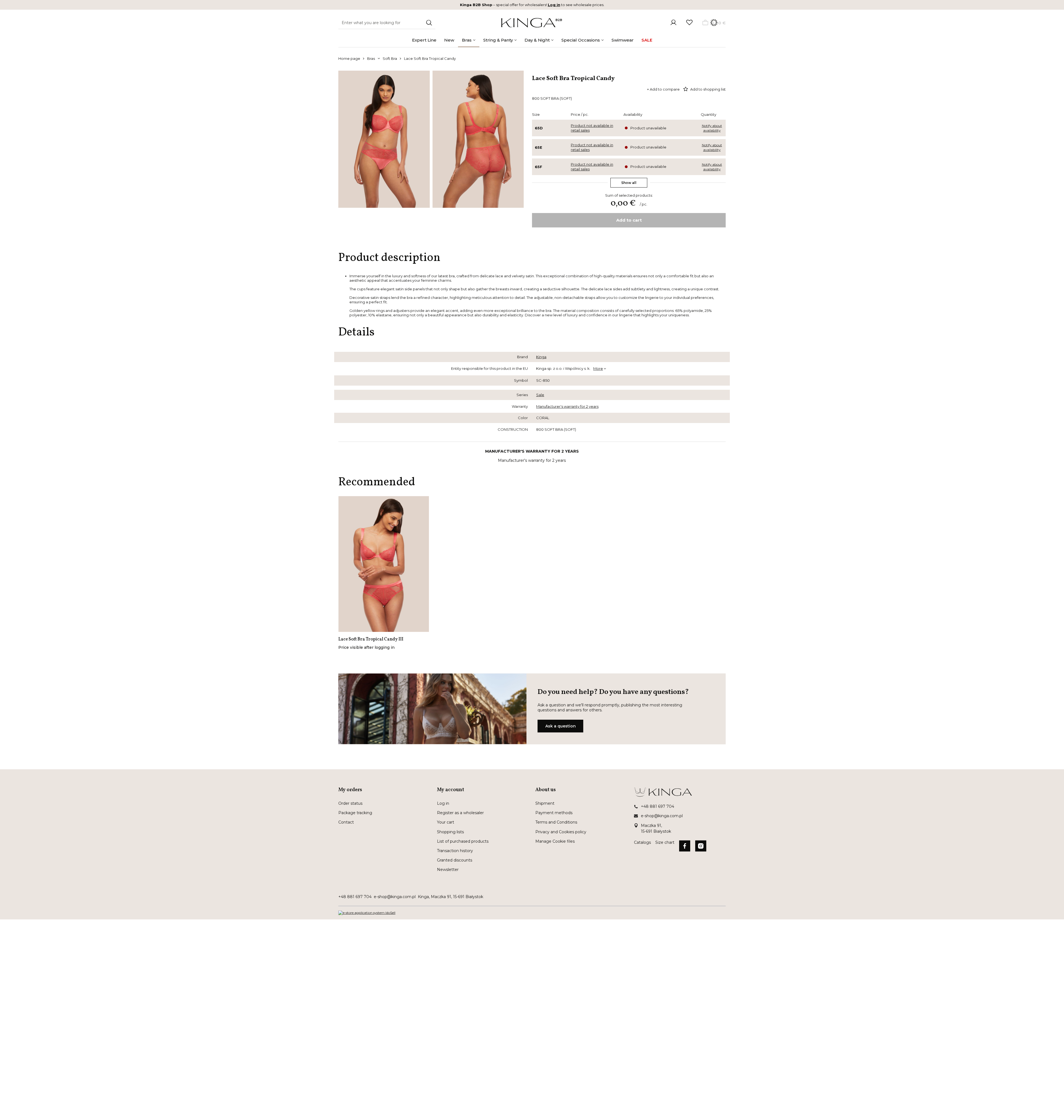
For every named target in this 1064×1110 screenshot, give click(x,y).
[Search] (429, 23)
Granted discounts (454, 860)
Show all (628, 183)
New (449, 40)
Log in (554, 4)
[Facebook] (684, 846)
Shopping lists (450, 831)
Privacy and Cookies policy (560, 831)
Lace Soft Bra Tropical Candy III (370, 639)
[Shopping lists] (689, 23)
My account (450, 790)
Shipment (544, 803)
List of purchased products (462, 841)
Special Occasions (580, 40)
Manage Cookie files (555, 841)
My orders (350, 790)
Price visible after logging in (366, 647)
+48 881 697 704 (657, 806)
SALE (646, 40)
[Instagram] (701, 846)
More (598, 368)
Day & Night (537, 40)
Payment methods (553, 812)
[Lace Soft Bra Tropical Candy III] (383, 564)
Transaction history (455, 850)
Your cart (445, 822)
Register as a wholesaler (460, 812)
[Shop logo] (528, 22)
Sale (540, 395)
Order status (350, 803)
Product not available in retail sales (592, 127)
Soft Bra (390, 58)
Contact (346, 822)
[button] (384, 793)
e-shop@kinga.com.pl (662, 815)
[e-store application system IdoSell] (366, 913)
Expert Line (424, 40)
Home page (349, 58)
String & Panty (498, 40)
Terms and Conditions (556, 822)
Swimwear (623, 40)
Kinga (541, 357)
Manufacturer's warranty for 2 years (567, 406)
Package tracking (355, 812)
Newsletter (448, 869)
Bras (467, 40)
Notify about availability (712, 128)
